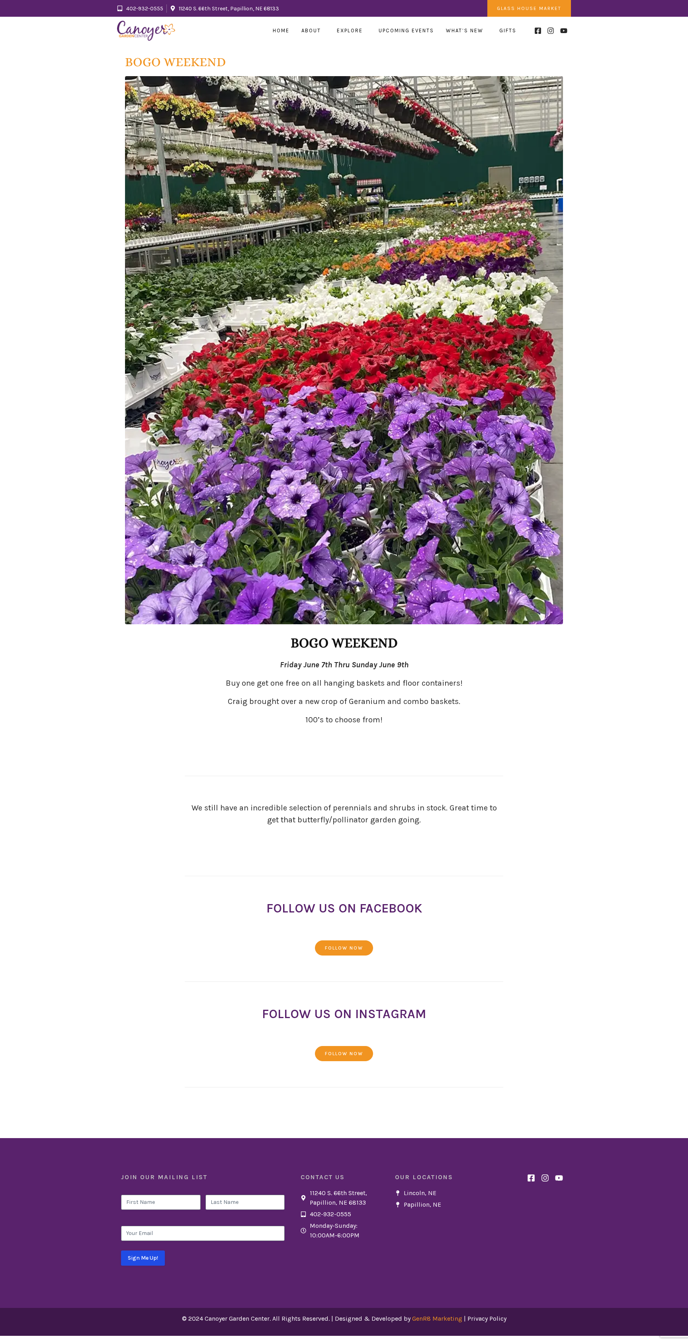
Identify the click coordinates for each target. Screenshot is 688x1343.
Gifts (507, 30)
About (311, 30)
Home (281, 30)
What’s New (464, 30)
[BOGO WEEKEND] (344, 349)
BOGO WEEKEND (175, 62)
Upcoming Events (406, 30)
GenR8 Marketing (437, 1318)
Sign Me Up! (143, 1258)
